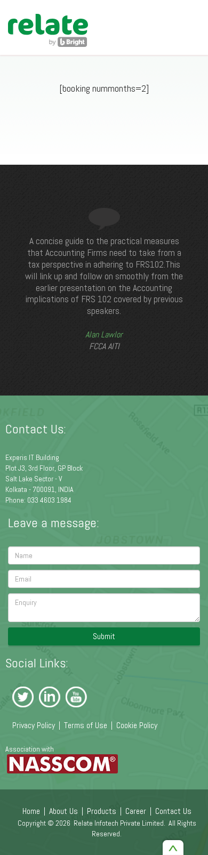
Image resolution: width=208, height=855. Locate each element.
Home (31, 811)
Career (135, 811)
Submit (104, 636)
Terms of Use (85, 725)
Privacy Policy (33, 725)
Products (101, 811)
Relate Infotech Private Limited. (119, 823)
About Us (63, 811)
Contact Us (173, 811)
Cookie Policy (136, 725)
